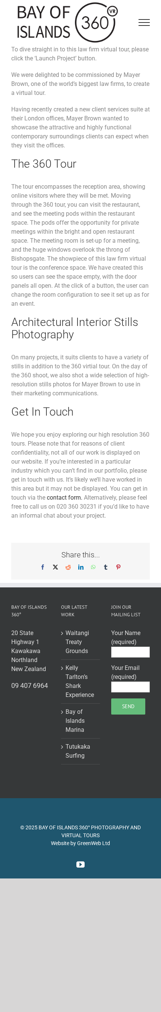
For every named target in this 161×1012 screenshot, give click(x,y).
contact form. (65, 500)
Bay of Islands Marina (75, 723)
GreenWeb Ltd (93, 846)
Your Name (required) (125, 640)
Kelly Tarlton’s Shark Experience (80, 684)
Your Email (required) (125, 675)
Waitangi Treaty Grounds (77, 645)
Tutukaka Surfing (78, 754)
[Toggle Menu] (144, 24)
